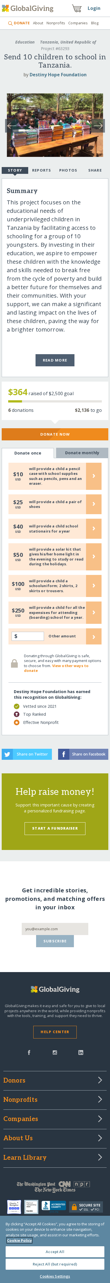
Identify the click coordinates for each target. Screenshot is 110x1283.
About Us (18, 1138)
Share (95, 170)
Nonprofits (56, 22)
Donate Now (55, 434)
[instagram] (55, 1052)
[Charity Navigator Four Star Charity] (15, 1207)
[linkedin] (80, 1052)
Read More (55, 360)
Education (25, 42)
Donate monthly (82, 452)
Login (94, 8)
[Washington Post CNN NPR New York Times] (55, 1188)
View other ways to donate (56, 668)
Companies (78, 22)
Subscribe (55, 941)
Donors (14, 1081)
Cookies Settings (55, 1276)
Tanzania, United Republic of (67, 42)
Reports (41, 170)
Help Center (55, 1031)
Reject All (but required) (55, 1264)
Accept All (55, 1251)
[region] (55, 1249)
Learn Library (25, 1158)
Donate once (27, 453)
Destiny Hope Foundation (58, 75)
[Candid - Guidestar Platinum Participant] (32, 1207)
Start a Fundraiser (55, 828)
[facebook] (29, 1052)
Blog (95, 22)
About (38, 22)
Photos (68, 170)
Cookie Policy (19, 1240)
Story (15, 170)
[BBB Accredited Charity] (55, 1207)
